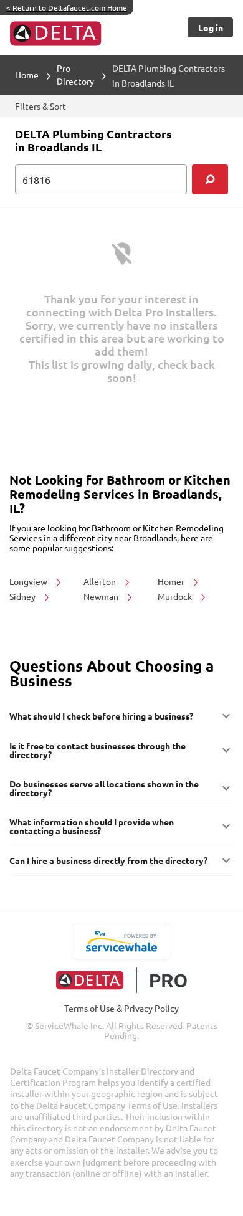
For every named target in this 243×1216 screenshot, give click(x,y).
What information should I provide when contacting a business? (91, 826)
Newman (101, 596)
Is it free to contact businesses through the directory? (97, 750)
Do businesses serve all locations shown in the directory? (104, 788)
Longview (29, 581)
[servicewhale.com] (121, 941)
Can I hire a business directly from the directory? (108, 860)
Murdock (176, 596)
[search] (210, 179)
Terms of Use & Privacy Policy (121, 1008)
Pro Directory (75, 74)
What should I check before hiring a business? (101, 715)
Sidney (23, 596)
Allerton (100, 581)
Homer (172, 581)
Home (27, 74)
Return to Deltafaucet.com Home (66, 7)
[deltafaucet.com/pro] (122, 980)
